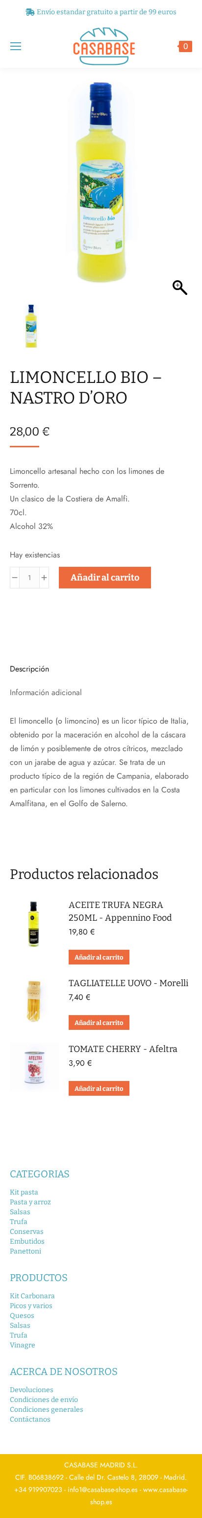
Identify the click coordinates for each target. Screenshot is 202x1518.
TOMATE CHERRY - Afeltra (123, 1049)
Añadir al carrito (105, 577)
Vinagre (22, 1345)
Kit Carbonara (32, 1296)
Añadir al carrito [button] (99, 957)
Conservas (27, 1231)
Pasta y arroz (30, 1202)
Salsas (20, 1212)
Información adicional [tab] (46, 692)
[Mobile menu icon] (16, 46)
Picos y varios (31, 1306)
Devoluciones (31, 1390)
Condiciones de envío (44, 1400)
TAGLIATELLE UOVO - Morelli (128, 983)
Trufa (18, 1222)
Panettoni (25, 1251)
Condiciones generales (46, 1409)
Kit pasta (24, 1192)
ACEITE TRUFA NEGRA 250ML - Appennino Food (120, 911)
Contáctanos (30, 1419)
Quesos (22, 1316)
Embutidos (27, 1241)
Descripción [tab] (29, 668)
